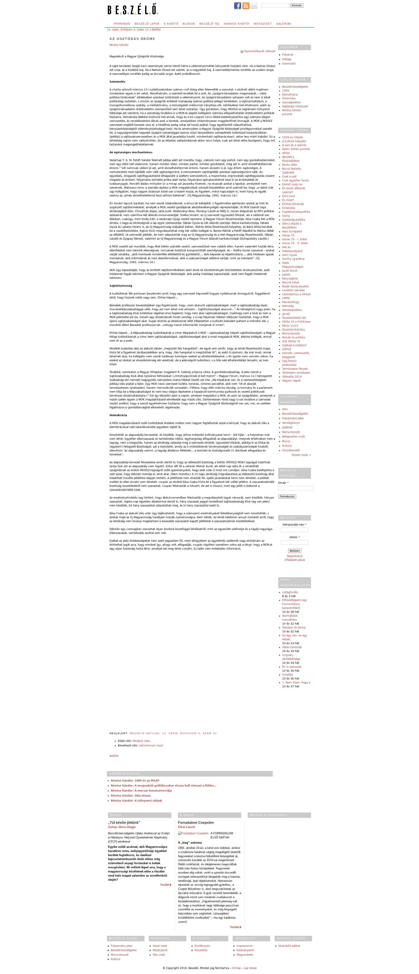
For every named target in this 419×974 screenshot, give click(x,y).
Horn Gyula (289, 255)
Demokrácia (290, 94)
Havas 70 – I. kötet (294, 239)
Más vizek (159, 954)
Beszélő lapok (147, 23)
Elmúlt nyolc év (292, 184)
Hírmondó (121, 23)
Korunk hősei (290, 282)
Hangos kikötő (236, 23)
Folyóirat (287, 54)
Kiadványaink (245, 950)
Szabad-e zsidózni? (294, 345)
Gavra (286, 215)
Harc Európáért (292, 231)
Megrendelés (245, 954)
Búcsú (286, 441)
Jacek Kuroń (290, 270)
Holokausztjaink (292, 251)
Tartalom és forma (294, 627)
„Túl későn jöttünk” (124, 822)
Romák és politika (293, 337)
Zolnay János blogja (122, 827)
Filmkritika (288, 98)
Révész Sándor (119, 44)
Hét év (286, 247)
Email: (283, 482)
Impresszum (245, 945)
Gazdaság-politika (293, 219)
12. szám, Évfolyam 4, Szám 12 (128, 29)
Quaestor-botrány (293, 329)
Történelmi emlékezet (296, 372)
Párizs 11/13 (290, 325)
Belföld (156, 29)
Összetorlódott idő (294, 317)
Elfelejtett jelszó (295, 560)
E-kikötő (171, 23)
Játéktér (287, 427)
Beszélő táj (209, 23)
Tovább (164, 884)
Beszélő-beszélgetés (295, 86)
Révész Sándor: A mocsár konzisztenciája (141, 790)
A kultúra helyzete (294, 141)
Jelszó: (295, 537)
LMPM (286, 298)
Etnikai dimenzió (293, 204)
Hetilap (286, 59)
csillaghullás (290, 592)
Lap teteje (250, 968)
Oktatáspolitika (292, 310)
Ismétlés (287, 674)
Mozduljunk (160, 950)
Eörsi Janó (288, 196)
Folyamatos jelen (293, 418)
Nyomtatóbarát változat (259, 51)
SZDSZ (286, 349)
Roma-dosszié (291, 333)
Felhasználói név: (295, 524)
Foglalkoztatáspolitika (296, 211)
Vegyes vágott (291, 380)
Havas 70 (288, 235)
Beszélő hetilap (144, 733)
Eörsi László (186, 827)
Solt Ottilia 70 (291, 341)
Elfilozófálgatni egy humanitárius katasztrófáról (294, 604)
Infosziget (262, 23)
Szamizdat (289, 63)
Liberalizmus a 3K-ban (296, 294)
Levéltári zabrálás (293, 290)
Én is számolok (291, 666)
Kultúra (287, 445)
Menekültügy (290, 302)
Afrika (286, 153)
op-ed (286, 313)
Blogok (189, 23)
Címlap (236, 968)
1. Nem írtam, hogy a (296, 682)
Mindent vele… (142, 740)
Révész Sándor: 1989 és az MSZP (135, 780)
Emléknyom (202, 945)
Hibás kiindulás (292, 647)
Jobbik (286, 274)
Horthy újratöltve (293, 259)
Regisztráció (294, 556)
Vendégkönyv (291, 422)
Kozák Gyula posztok (295, 286)
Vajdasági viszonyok (295, 106)
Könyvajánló (290, 278)
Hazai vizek (160, 945)
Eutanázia (288, 207)
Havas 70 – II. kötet (295, 243)
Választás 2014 (292, 376)
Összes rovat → (301, 454)
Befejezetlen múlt (293, 436)
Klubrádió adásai (289, 945)
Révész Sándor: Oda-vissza (131, 795)
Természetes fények (295, 368)
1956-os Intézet (292, 137)
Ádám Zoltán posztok (296, 149)
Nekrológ (288, 306)
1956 (285, 90)
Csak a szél (289, 176)
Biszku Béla (289, 164)
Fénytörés (201, 950)
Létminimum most (151, 745)
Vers (285, 409)
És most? (288, 200)
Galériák (284, 23)
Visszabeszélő (291, 450)
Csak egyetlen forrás (295, 180)
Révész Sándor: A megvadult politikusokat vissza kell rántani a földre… (163, 785)
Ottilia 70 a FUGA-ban (296, 321)
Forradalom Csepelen (196, 822)
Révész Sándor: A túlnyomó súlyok (136, 800)
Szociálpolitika (291, 102)
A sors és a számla (294, 145)
